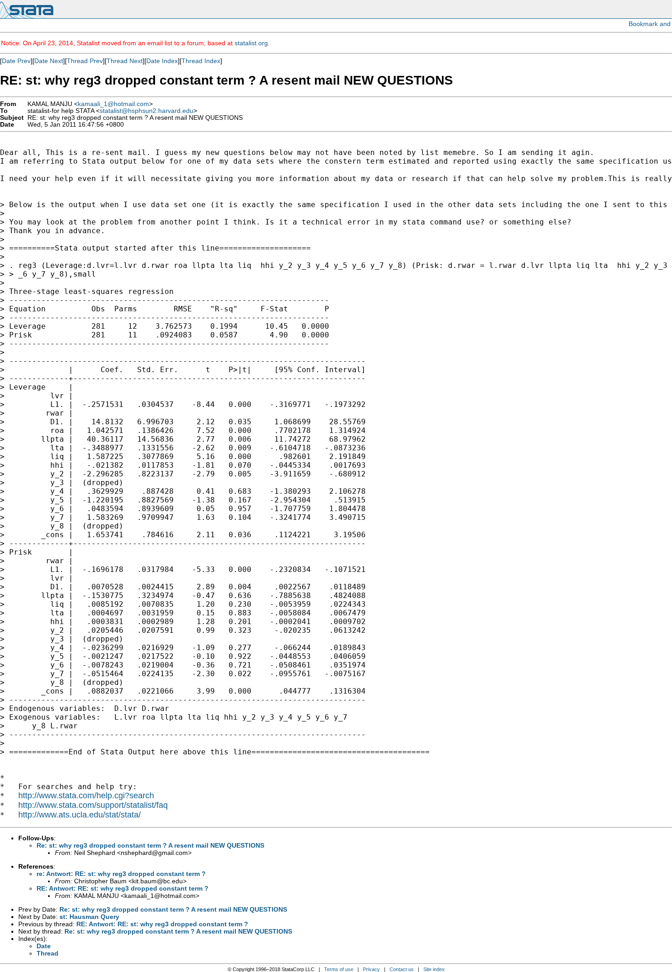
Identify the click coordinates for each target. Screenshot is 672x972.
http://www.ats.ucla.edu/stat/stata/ (79, 814)
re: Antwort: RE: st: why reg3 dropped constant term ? (121, 873)
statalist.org (251, 43)
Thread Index (200, 60)
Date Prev (16, 60)
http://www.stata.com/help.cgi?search (86, 795)
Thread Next (125, 60)
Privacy (371, 969)
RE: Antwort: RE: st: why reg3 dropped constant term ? (122, 888)
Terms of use (338, 969)
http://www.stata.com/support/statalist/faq (93, 805)
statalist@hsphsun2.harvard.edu (146, 110)
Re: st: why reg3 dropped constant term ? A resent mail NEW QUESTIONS (150, 845)
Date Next (48, 60)
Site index (434, 969)
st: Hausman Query (89, 916)
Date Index (162, 60)
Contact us (401, 969)
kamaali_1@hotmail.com (113, 104)
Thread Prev (85, 60)
